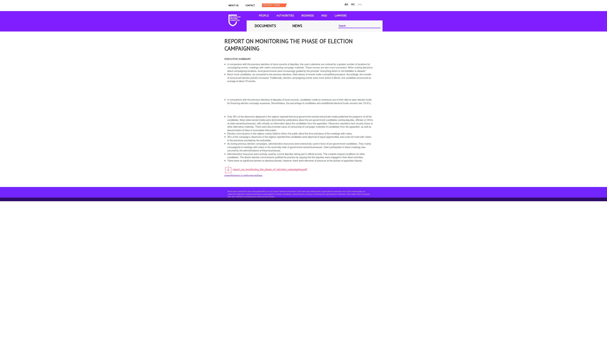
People (264, 15)
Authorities (285, 15)
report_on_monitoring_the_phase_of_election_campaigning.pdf (270, 169)
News (297, 25)
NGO (324, 15)
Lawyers (340, 15)
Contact (250, 5)
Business (307, 15)
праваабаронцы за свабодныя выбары (243, 175)
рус (353, 4)
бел (346, 4)
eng (360, 4)
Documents (265, 25)
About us (233, 5)
